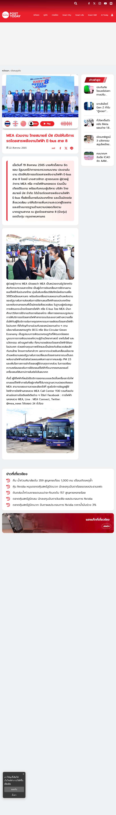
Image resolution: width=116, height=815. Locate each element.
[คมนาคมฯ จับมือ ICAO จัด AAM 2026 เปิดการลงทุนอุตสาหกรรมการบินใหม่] (89, 156)
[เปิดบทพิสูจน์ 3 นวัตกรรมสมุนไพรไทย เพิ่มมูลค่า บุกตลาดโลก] (89, 139)
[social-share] (89, 3)
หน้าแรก (5, 70)
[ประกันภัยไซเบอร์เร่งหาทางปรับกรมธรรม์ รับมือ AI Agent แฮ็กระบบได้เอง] (89, 89)
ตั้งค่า (14, 795)
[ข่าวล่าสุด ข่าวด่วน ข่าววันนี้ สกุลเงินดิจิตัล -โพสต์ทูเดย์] (11, 14)
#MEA (106, 526)
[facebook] (60, 148)
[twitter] (66, 148)
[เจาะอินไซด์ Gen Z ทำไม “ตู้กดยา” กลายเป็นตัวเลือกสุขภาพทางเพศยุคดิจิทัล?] (89, 106)
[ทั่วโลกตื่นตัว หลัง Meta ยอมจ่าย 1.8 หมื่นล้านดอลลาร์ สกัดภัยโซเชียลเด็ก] (89, 123)
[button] (112, 15)
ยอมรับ (14, 789)
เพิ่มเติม (7, 783)
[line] (71, 148)
